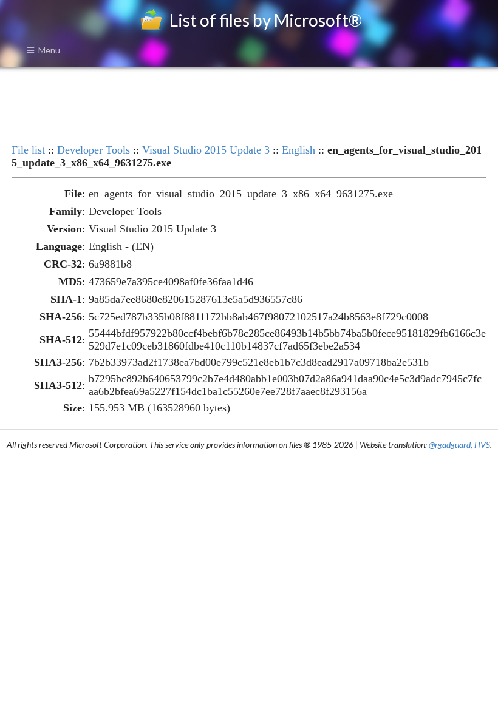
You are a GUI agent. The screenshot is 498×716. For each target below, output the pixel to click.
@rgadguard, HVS (459, 444)
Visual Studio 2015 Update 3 (206, 150)
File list (28, 150)
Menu (49, 50)
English (298, 150)
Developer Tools (93, 150)
